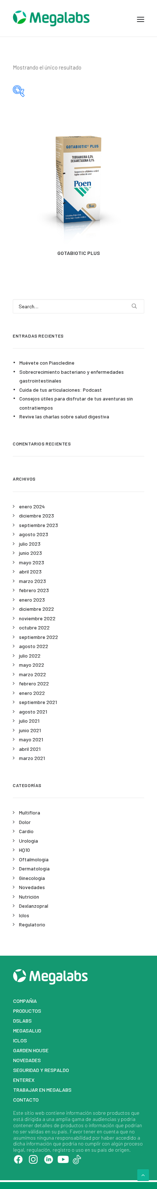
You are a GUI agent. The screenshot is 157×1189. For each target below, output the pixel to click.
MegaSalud (27, 1030)
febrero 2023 (34, 590)
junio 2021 (30, 730)
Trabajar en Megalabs (42, 1090)
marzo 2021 (32, 758)
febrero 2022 (34, 683)
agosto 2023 (33, 534)
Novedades (32, 887)
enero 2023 (32, 600)
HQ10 (24, 850)
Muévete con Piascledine (46, 363)
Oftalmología (34, 859)
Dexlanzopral (33, 906)
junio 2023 (30, 553)
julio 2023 (30, 544)
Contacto (26, 1099)
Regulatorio (32, 924)
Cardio (26, 831)
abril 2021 (30, 749)
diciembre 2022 (36, 609)
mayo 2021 (31, 739)
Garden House (31, 1050)
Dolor (25, 822)
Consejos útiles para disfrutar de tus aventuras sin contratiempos (76, 403)
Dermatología (34, 868)
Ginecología (32, 878)
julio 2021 (29, 721)
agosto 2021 (33, 711)
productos (118, 1113)
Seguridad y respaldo (41, 1070)
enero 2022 (32, 693)
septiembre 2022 (38, 637)
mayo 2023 (31, 562)
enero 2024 (32, 506)
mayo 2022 (31, 665)
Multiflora (29, 812)
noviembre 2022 (37, 618)
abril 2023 (30, 571)
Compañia (25, 1001)
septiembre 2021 (38, 702)
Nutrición (29, 896)
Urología (28, 841)
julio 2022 (30, 655)
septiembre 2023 (38, 525)
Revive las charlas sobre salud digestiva (64, 416)
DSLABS (22, 1020)
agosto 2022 (33, 646)
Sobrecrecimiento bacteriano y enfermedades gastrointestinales (71, 376)
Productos (27, 1011)
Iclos (24, 915)
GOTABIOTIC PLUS (78, 253)
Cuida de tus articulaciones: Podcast (60, 390)
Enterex (24, 1080)
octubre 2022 (34, 627)
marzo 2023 (32, 581)
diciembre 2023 (36, 515)
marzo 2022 (32, 674)
